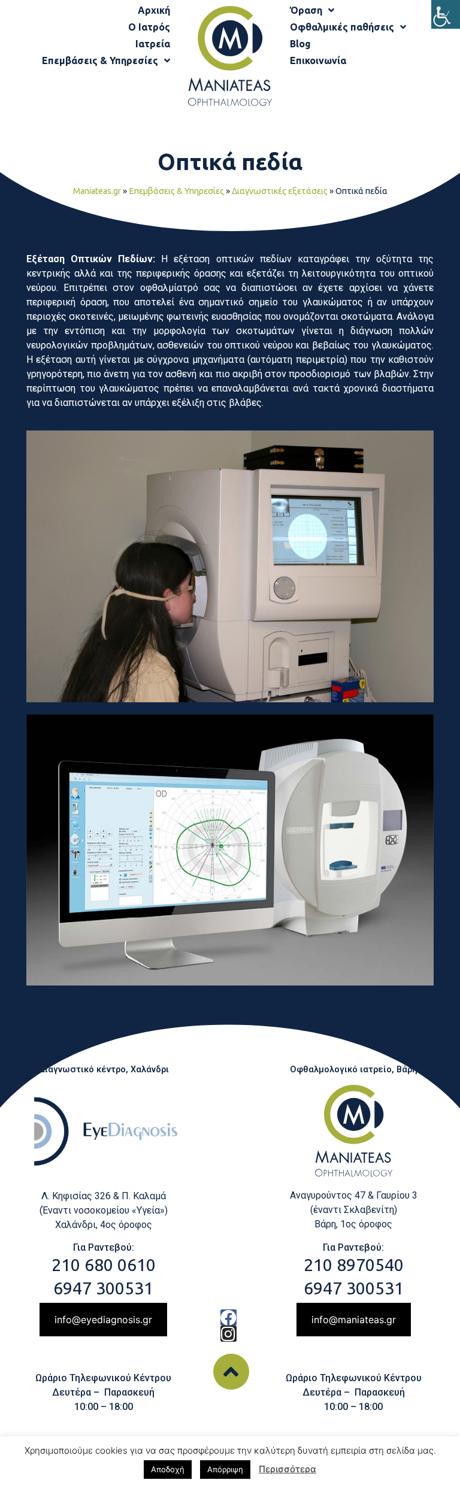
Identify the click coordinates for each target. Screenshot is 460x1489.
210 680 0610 (104, 1264)
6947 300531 (103, 1287)
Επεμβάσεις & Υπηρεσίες (100, 60)
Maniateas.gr (97, 191)
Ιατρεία (152, 43)
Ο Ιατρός (149, 27)
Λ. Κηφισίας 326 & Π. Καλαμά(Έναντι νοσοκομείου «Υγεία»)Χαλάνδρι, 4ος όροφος (104, 1210)
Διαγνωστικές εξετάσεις (280, 191)
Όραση (306, 10)
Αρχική (154, 10)
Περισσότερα (287, 1469)
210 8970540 (354, 1264)
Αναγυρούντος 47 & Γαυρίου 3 (353, 1195)
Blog (300, 43)
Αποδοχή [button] (167, 1469)
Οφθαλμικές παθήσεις (342, 27)
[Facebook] (228, 1317)
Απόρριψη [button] (225, 1469)
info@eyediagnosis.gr (103, 1320)
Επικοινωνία (318, 60)
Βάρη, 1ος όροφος (353, 1224)
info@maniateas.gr (353, 1320)
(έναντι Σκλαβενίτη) (353, 1209)
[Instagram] (228, 1334)
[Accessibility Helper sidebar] (445, 14)
